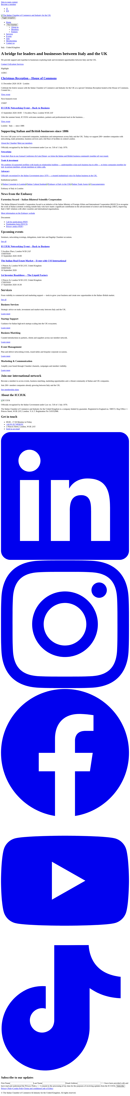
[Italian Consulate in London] (13, 184)
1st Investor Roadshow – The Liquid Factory (24, 275)
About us (15, 27)
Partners (14, 32)
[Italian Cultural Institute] (35, 184)
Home (8, 22)
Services (9, 34)
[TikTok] (65, 1072)
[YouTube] (65, 944)
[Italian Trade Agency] (79, 184)
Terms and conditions (32, 1088)
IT (7, 9)
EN (7, 11)
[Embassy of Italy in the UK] (58, 184)
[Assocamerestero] (97, 184)
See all (3, 241)
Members (15, 29)
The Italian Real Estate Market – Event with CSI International (33, 260)
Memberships (11, 41)
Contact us (10, 43)
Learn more (5, 314)
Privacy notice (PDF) (14, 226)
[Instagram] (65, 687)
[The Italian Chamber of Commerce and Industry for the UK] (26, 15)
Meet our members (24, 143)
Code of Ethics (47, 1088)
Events (9, 36)
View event (5, 94)
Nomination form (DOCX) (17, 224)
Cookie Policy (18, 1088)
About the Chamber (9, 143)
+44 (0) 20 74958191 (14, 424)
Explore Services (17, 64)
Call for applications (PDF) (17, 222)
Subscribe (120, 1086)
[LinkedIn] (65, 559)
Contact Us (5, 64)
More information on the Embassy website (18, 213)
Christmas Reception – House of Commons (29, 78)
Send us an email (13, 429)
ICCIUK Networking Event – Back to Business (25, 108)
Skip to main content (9, 2)
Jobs (8, 39)
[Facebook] (65, 816)
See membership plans (10, 390)
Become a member (8, 4)
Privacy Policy (7, 1088)
